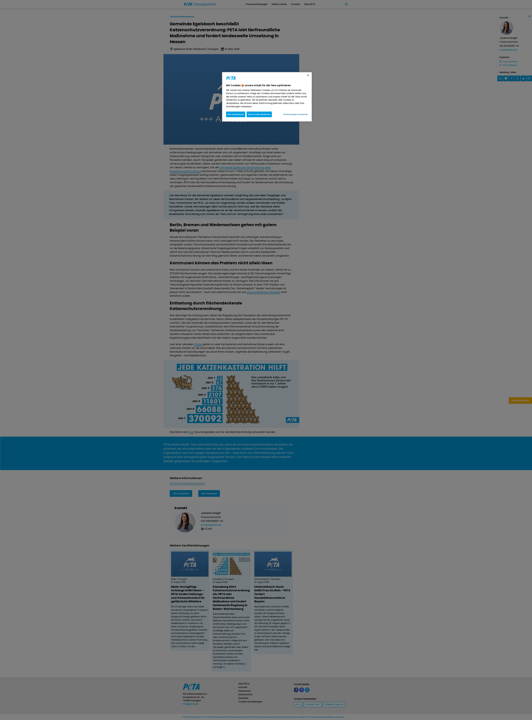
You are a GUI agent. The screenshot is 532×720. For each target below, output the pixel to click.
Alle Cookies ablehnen (259, 114)
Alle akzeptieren (235, 114)
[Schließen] (308, 75)
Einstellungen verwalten (295, 114)
